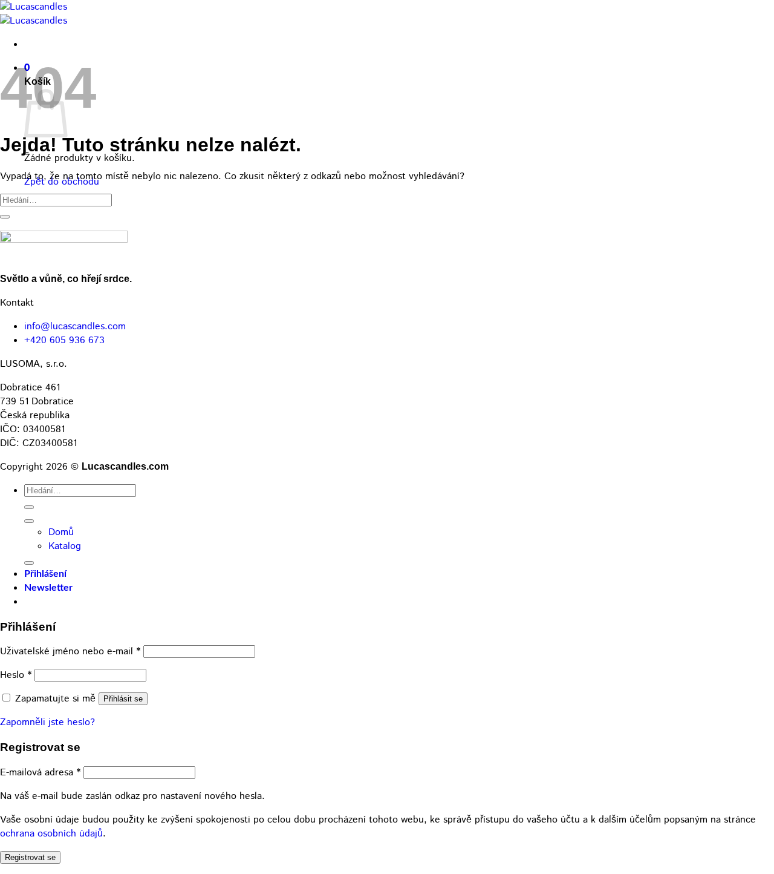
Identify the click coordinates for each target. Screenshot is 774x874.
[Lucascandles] (33, 14)
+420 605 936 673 (64, 340)
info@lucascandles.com (75, 327)
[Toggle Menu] (29, 521)
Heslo (15, 675)
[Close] (29, 563)
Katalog (64, 546)
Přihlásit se (123, 698)
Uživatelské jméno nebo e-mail (70, 652)
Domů (61, 532)
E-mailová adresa (40, 773)
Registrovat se (30, 857)
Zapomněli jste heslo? (47, 722)
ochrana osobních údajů (51, 834)
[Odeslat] (5, 216)
